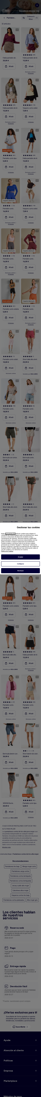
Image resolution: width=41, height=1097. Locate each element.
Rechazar (20, 571)
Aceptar (20, 557)
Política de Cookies (7, 551)
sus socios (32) (10, 533)
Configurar (20, 564)
